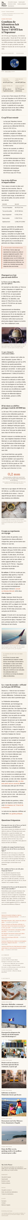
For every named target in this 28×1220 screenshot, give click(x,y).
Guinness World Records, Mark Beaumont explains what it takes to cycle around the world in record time (14, 948)
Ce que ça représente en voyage (10, 969)
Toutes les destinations (7, 1194)
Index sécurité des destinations (10, 1192)
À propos (4, 1201)
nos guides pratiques (15, 813)
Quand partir (22, 2)
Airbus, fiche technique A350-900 (10, 937)
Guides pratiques (22, 4)
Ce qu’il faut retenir (6, 958)
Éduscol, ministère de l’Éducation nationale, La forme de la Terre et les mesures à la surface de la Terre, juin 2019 (13, 926)
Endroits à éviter (12, 4)
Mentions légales (6, 1205)
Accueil (3, 11)
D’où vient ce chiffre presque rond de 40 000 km (13, 967)
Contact (4, 1203)
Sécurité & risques (12, 2)
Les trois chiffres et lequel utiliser (10, 959)
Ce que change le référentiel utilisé (11, 965)
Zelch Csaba (8, 71)
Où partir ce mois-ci (7, 1190)
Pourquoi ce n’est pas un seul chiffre (11, 961)
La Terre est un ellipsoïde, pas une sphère (13, 963)
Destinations (11, 6)
